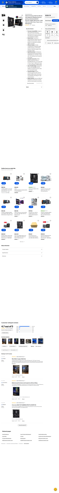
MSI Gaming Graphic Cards (43, 438)
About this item (5, 245)
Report (23, 376)
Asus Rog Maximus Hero (43, 434)
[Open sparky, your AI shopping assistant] (55, 489)
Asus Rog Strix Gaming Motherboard (45, 436)
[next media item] (22, 21)
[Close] (21, 6)
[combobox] (32, 2)
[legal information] (54, 17)
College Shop (33, 6)
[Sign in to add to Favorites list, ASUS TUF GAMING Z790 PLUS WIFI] (38, 174)
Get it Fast (39, 6)
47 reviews (11, 328)
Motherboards (22, 438)
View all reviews (5, 332)
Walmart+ (44, 6)
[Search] (37, 2)
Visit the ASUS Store (28, 14)
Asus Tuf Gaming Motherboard (25, 434)
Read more (14, 363)
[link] (40, 341)
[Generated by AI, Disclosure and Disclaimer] (41, 83)
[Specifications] (41, 253)
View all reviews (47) (22, 425)
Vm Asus (21, 436)
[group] (30, 25)
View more (21, 241)
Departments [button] (4, 6)
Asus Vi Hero (4, 436)
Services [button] (11, 6)
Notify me (50, 25)
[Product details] (41, 249)
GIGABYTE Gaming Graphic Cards (26, 440)
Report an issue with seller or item (52, 40)
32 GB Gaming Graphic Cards (43, 440)
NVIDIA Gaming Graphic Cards (7, 440)
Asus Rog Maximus (5, 434)
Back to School (26, 6)
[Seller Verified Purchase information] (24, 356)
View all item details (30, 83)
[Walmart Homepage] (2, 2)
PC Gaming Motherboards (6, 438)
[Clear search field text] (34, 2)
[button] (43, 2)
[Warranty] (41, 256)
